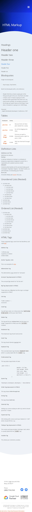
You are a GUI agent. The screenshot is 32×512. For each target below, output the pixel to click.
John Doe (5, 125)
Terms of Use (18, 506)
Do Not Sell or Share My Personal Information (12, 511)
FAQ (5, 243)
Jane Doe (5, 130)
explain (15, 175)
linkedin (26, 489)
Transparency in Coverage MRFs (18, 507)
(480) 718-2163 (9, 490)
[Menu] (29, 7)
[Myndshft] (10, 7)
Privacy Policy (12, 506)
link (15, 264)
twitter (22, 489)
